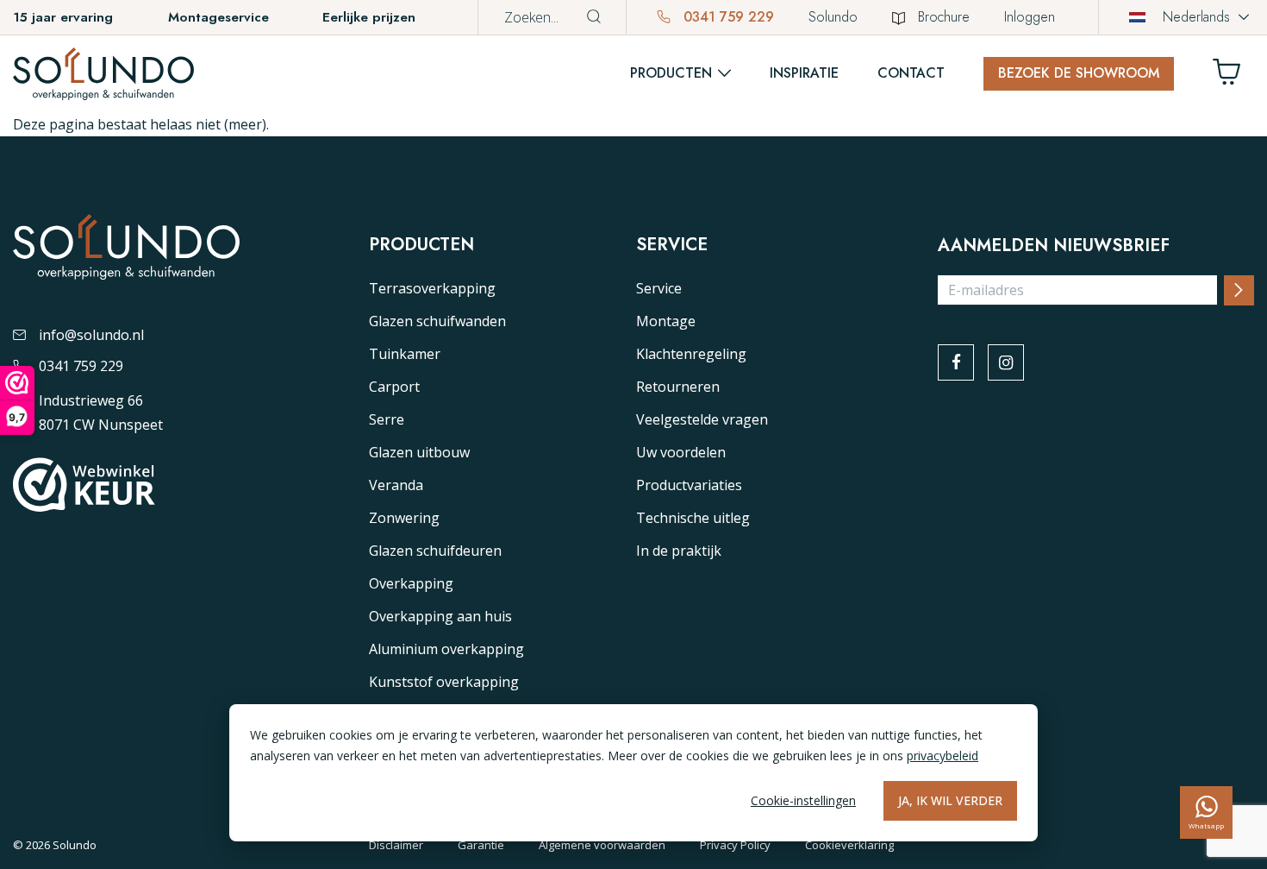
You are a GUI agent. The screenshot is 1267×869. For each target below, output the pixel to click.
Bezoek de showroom (1078, 73)
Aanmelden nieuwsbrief (1054, 246)
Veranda (396, 484)
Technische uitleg (693, 517)
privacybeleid (942, 755)
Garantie (481, 845)
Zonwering (404, 517)
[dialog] (633, 772)
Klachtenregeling (691, 353)
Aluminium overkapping (446, 648)
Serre (386, 419)
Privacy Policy (735, 845)
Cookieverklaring (849, 845)
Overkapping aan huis (440, 616)
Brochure (944, 17)
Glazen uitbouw (419, 452)
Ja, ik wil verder (950, 800)
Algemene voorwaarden (602, 845)
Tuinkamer (404, 353)
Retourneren (678, 386)
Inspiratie (804, 73)
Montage (666, 321)
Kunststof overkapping (444, 681)
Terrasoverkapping (432, 288)
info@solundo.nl (91, 334)
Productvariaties (689, 484)
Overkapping (411, 583)
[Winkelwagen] (1233, 76)
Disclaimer (396, 845)
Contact (911, 73)
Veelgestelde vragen (702, 419)
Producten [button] (671, 73)
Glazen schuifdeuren (435, 550)
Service (659, 288)
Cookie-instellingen (803, 800)
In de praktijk (678, 550)
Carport (394, 386)
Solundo (833, 17)
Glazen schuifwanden (437, 321)
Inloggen (1029, 17)
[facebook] (956, 362)
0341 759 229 (726, 17)
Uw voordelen (681, 452)
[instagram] (1006, 362)
